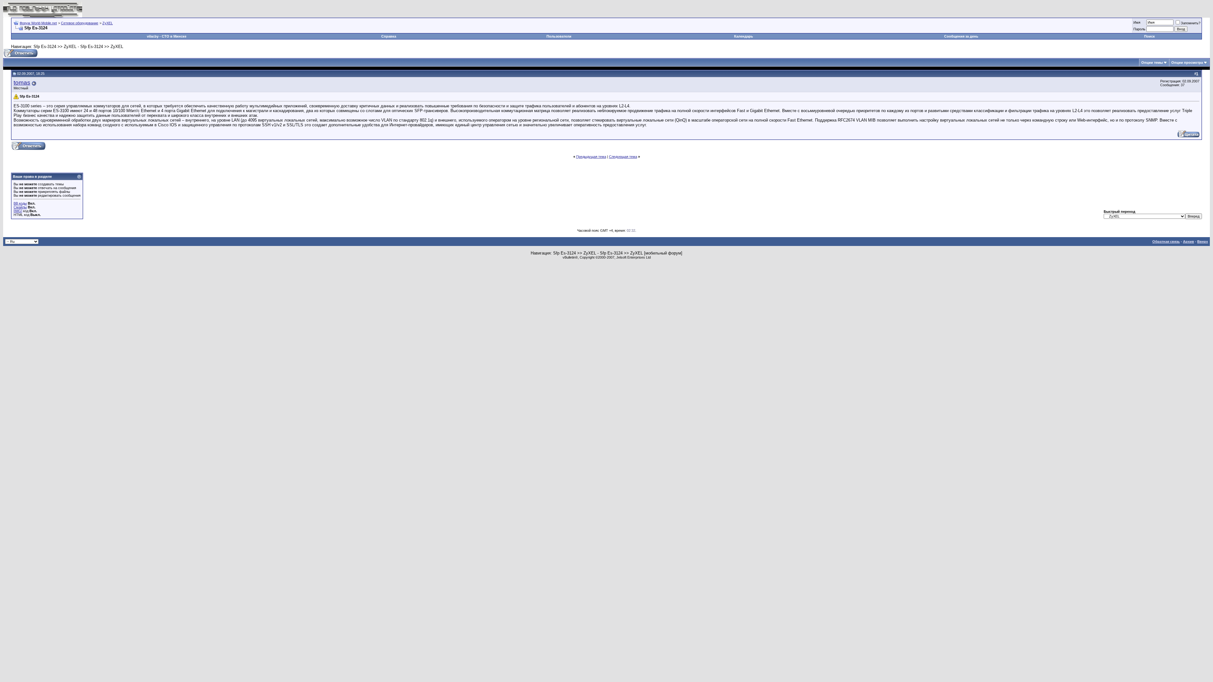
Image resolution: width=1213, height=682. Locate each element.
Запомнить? (1190, 23)
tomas (22, 82)
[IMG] (18, 211)
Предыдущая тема (591, 157)
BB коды (20, 203)
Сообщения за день (961, 36)
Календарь (743, 36)
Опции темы (1152, 62)
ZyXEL (107, 23)
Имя (1136, 22)
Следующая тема (623, 157)
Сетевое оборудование (79, 23)
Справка (388, 36)
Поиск (1149, 36)
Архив (1188, 241)
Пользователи (558, 36)
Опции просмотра (1187, 62)
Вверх (1202, 241)
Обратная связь (1166, 241)
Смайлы (20, 207)
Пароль (1139, 29)
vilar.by (153, 36)
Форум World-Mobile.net (38, 23)
